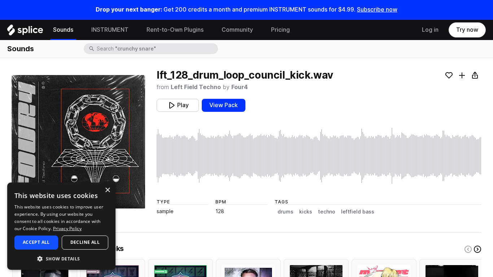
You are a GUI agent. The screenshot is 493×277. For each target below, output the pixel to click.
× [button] (107, 190)
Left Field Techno (196, 87)
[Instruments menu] (133, 29)
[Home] (25, 32)
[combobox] (157, 49)
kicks (305, 212)
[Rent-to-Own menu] (208, 29)
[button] (61, 258)
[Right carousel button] (477, 249)
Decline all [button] (85, 242)
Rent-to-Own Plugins (175, 29)
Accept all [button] (36, 242)
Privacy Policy (67, 228)
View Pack (223, 105)
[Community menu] (258, 29)
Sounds (63, 29)
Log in (430, 29)
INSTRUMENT (109, 29)
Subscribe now (377, 9)
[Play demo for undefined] (78, 141)
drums (285, 212)
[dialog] (61, 226)
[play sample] (319, 155)
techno (326, 212)
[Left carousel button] (468, 249)
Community (237, 29)
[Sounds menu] (78, 29)
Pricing (280, 29)
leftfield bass (357, 212)
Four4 (239, 87)
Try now (467, 29)
